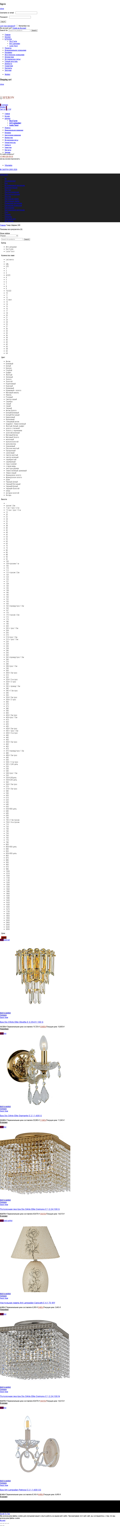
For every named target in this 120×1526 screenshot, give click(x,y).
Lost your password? (7, 26)
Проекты (8, 48)
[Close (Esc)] (1, 1523)
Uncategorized (10, 181)
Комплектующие (11, 188)
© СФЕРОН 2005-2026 (8, 169)
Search (34, 30)
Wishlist (7, 74)
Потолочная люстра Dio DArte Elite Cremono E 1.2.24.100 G (30, 1209)
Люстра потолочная (12, 194)
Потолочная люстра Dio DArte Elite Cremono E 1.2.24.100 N (30, 1396)
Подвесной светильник (13, 203)
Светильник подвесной (13, 205)
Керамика (8, 52)
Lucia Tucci (13, 46)
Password (4, 17)
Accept (2, 1520)
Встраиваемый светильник (15, 185)
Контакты (8, 68)
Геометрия (9, 66)
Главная (7, 35)
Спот (6, 212)
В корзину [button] (4, 1122)
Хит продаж (9, 221)
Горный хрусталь (11, 61)
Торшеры (8, 217)
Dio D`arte (13, 41)
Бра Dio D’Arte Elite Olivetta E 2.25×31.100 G (21, 1022)
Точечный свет (10, 219)
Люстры (8, 196)
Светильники (9, 208)
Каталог (8, 37)
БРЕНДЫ (8, 39)
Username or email (7, 13)
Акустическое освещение (14, 55)
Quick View (4, 1017)
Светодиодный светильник (15, 210)
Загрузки (8, 70)
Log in (3, 21)
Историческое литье (13, 59)
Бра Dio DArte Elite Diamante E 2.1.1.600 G (21, 1115)
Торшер (8, 214)
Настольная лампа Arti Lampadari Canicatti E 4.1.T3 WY (27, 1303)
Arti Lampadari (14, 43)
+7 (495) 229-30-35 (6, 156)
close (2, 9)
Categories (4, 175)
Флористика (9, 57)
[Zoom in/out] (8, 1523)
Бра (6, 183)
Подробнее (4, 1029)
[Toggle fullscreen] (6, 1523)
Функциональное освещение (15, 50)
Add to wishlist (5, 1013)
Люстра (8, 190)
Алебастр (8, 64)
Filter (4, 937)
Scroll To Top (5, 1514)
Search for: (4, 30)
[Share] (3, 1523)
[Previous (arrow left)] (1, 1525)
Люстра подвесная (12, 192)
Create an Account (19, 28)
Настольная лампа (12, 199)
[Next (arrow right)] (3, 1525)
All (5, 179)
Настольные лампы (12, 201)
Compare (3, 1015)
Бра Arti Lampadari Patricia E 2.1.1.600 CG (20, 1490)
